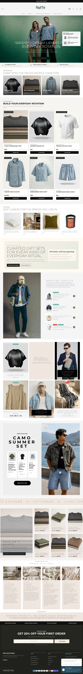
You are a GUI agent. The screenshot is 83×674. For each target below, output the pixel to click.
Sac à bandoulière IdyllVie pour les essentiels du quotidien (61, 296)
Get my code (62, 641)
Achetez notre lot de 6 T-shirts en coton (14, 553)
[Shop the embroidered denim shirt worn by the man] (51, 24)
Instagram (5, 659)
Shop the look (41, 58)
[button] (2, 9)
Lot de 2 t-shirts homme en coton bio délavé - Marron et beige (74, 554)
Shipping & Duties (52, 656)
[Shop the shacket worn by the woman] (37, 31)
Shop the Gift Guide (13, 265)
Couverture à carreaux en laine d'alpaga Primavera (30, 232)
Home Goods (34, 664)
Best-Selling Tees (35, 658)
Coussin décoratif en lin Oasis (51, 231)
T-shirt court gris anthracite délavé (15, 375)
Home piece (76, 664)
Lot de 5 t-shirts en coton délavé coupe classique (41, 528)
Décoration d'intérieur (43, 13)
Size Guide (50, 660)
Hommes (29, 13)
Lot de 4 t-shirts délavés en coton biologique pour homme (41, 554)
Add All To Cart (22, 483)
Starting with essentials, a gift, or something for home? (70, 661)
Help (49, 653)
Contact (50, 662)
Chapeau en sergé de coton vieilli (62, 316)
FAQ (49, 664)
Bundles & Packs (34, 662)
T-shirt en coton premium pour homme (62, 327)
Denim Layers (34, 660)
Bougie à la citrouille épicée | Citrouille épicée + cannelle (70, 232)
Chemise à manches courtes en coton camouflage (12, 467)
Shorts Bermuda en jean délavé (32, 466)
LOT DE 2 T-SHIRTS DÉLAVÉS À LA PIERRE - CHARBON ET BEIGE (74, 529)
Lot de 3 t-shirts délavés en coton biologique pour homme (58, 554)
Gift (71, 664)
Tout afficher (41, 611)
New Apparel (34, 656)
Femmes (23, 13)
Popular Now (68, 653)
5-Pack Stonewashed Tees (71, 656)
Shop (32, 653)
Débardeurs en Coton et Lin (15, 411)
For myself (65, 664)
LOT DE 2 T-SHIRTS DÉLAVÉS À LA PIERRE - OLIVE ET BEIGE (58, 529)
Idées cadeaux (58, 13)
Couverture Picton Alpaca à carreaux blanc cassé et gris (12, 232)
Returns (50, 658)
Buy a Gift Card (26, 265)
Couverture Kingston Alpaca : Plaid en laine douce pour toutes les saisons (67, 412)
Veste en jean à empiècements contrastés (60, 307)
